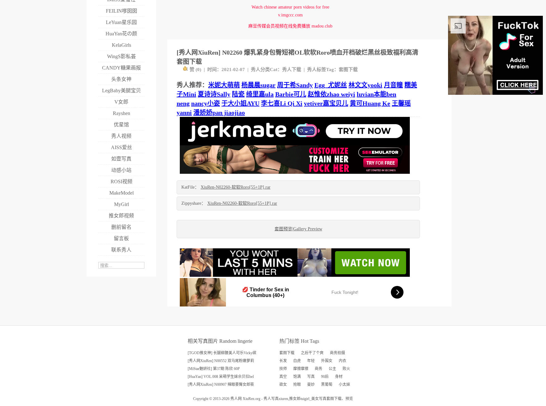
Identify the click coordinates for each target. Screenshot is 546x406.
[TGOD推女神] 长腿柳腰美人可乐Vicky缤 (222, 353)
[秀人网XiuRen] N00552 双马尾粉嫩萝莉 (221, 361)
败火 (346, 369)
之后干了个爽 (312, 353)
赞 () (195, 69)
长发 (283, 361)
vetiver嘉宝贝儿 (326, 103)
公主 (332, 369)
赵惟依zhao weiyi (331, 94)
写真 (311, 376)
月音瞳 (393, 85)
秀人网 (236, 399)
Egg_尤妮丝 (330, 85)
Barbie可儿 (290, 94)
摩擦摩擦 (300, 369)
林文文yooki (365, 85)
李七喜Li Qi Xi (281, 103)
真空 (283, 376)
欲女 (283, 384)
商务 (318, 369)
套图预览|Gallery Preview (298, 229)
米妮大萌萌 (224, 85)
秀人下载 (291, 69)
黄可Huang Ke (370, 103)
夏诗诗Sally (214, 94)
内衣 (342, 361)
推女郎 (294, 399)
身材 (339, 376)
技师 (283, 369)
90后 (325, 376)
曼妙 (311, 384)
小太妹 (344, 384)
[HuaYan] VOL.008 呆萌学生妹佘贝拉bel (221, 376)
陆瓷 (238, 94)
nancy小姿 (205, 103)
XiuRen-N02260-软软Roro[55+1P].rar (235, 187)
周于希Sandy (295, 85)
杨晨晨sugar (258, 85)
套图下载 (348, 69)
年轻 (311, 361)
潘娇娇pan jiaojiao (219, 112)
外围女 (326, 361)
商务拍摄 (337, 353)
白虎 (297, 361)
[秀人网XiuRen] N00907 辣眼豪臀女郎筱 (221, 384)
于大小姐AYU (240, 103)
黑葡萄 (326, 384)
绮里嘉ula (260, 94)
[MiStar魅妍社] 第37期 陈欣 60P (214, 369)
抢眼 (297, 384)
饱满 (297, 376)
